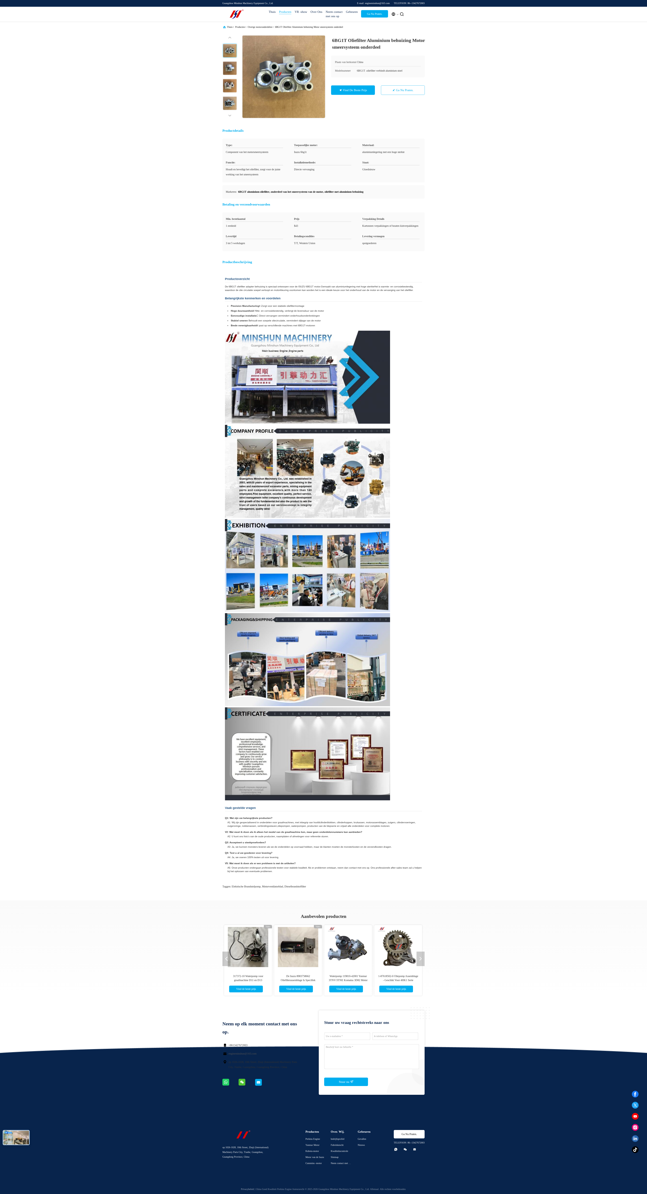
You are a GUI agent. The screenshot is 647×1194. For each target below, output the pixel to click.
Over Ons (316, 11)
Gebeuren (352, 11)
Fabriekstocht (337, 1145)
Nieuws (361, 1145)
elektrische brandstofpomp (246, 886)
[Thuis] (235, 14)
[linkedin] (635, 1138)
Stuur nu (344, 1081)
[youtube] (635, 1116)
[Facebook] (635, 1094)
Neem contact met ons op (334, 14)
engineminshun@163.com (242, 1053)
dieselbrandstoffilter (295, 886)
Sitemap (334, 1157)
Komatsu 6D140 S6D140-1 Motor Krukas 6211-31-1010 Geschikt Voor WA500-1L (398, 980)
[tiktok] (635, 1150)
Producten (285, 11)
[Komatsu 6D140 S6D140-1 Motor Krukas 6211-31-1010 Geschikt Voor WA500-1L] (398, 947)
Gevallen (362, 1139)
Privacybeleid (247, 1189)
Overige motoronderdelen (260, 27)
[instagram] (635, 1127)
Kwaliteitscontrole (339, 1151)
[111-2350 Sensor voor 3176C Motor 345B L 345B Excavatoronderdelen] (248, 947)
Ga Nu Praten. (374, 13)
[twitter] (635, 1105)
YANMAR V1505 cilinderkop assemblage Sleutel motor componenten (348, 980)
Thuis (272, 11)
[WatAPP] (230, 1084)
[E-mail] (262, 1084)
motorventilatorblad (272, 886)
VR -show (301, 11)
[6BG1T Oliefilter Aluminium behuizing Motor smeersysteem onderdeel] (283, 76)
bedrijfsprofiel (337, 1139)
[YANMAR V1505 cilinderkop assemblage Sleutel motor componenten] (348, 947)
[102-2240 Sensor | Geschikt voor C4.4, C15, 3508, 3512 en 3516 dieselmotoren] (298, 947)
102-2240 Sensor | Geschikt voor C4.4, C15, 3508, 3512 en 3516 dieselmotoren (298, 980)
